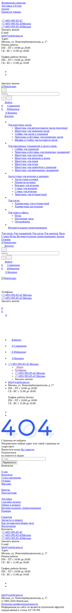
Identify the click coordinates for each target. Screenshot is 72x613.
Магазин (6, 483)
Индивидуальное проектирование (21, 508)
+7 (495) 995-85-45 (11, 20)
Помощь (6, 511)
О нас (4, 471)
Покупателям (9, 492)
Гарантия (6, 517)
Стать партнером (11, 477)
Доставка (6, 498)
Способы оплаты (11, 501)
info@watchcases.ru (12, 35)
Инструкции (8, 526)
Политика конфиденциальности (19, 604)
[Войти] (2, 281)
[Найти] (9, 98)
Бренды (5, 489)
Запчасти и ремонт (12, 520)
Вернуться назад (10, 449)
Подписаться (9, 462)
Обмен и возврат (11, 504)
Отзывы (6, 480)
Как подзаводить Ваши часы (17, 523)
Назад (19, 367)
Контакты (7, 474)
